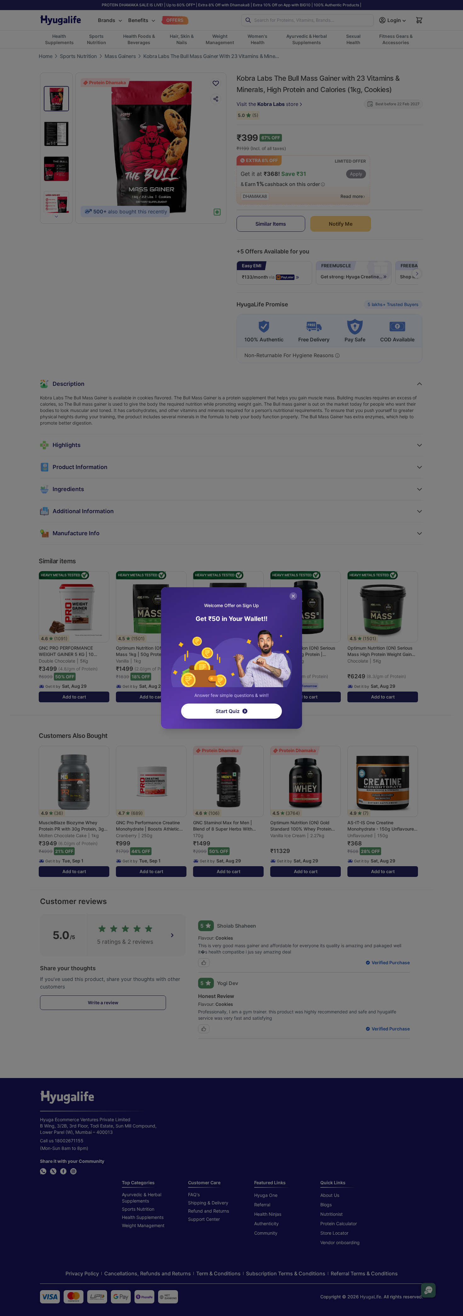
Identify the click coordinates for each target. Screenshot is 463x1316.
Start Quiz (228, 711)
